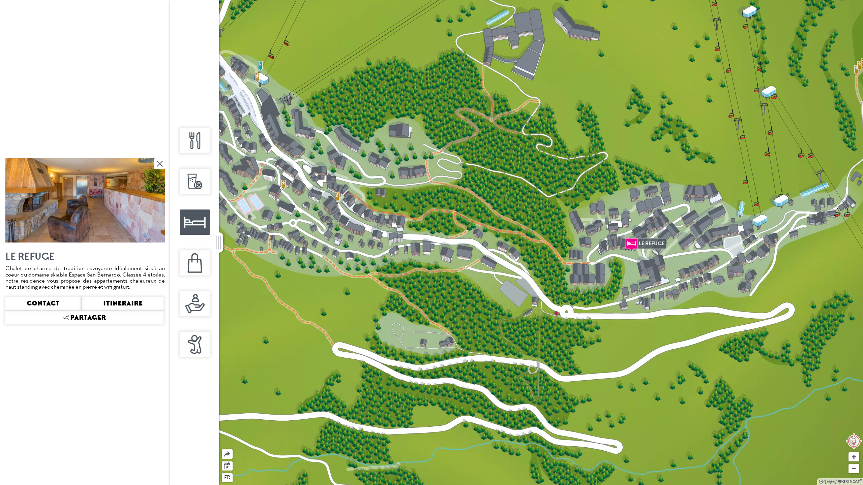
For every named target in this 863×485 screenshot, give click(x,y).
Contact (43, 303)
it (252, 477)
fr (227, 477)
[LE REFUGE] (631, 243)
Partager (88, 317)
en (240, 477)
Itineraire (123, 303)
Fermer (160, 164)
